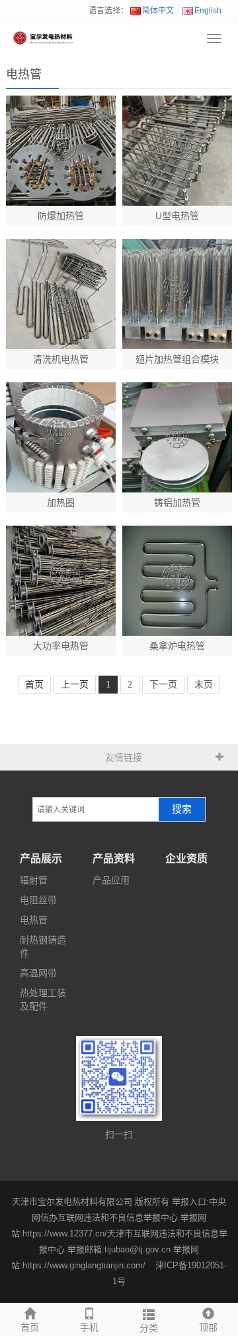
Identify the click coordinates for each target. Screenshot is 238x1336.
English (207, 10)
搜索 (182, 809)
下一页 (163, 685)
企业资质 (186, 858)
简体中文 (158, 10)
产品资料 (114, 858)
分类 (148, 1328)
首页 (29, 1327)
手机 (89, 1327)
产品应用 (111, 880)
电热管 (34, 920)
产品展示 (41, 858)
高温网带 (38, 973)
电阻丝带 (38, 900)
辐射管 (34, 880)
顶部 (208, 1327)
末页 (203, 685)
